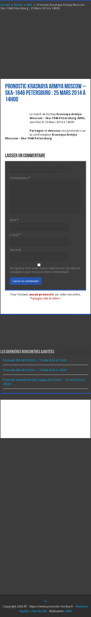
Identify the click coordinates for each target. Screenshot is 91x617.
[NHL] (12, 406)
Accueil (5, 5)
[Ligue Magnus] (66, 406)
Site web (15, 249)
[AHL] (53, 406)
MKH (69, 611)
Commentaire (20, 178)
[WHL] (39, 406)
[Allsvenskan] (39, 431)
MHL (29, 5)
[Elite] (53, 431)
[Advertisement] (45, 45)
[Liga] (79, 406)
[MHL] (79, 418)
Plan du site (39, 611)
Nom (14, 220)
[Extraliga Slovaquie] (79, 431)
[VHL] (12, 431)
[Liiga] (25, 418)
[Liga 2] (12, 418)
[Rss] (45, 601)
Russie (18, 5)
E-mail (15, 235)
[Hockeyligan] (25, 431)
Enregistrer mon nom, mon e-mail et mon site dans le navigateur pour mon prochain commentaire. (45, 270)
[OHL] (25, 406)
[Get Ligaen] (53, 418)
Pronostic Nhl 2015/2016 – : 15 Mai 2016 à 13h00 (34, 360)
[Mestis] (39, 418)
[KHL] (66, 418)
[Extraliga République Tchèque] (66, 431)
